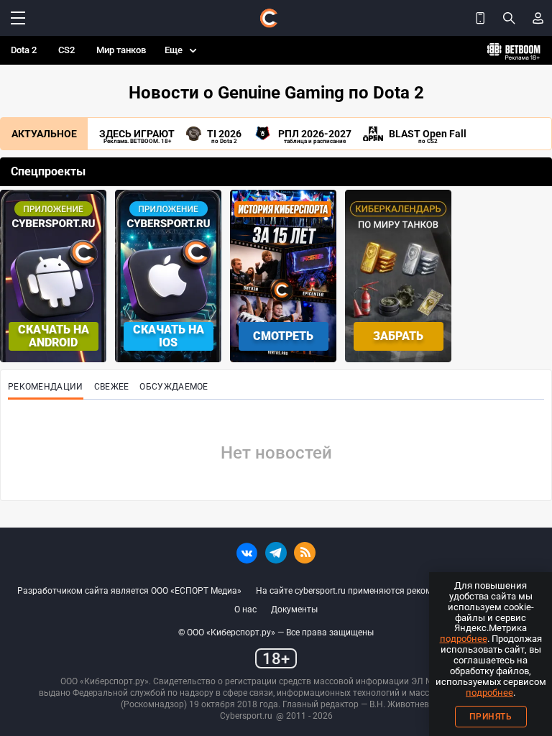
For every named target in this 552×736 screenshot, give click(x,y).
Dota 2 (24, 50)
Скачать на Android (53, 336)
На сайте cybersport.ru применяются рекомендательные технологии (395, 591)
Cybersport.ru (246, 716)
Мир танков (121, 50)
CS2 (66, 50)
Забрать (398, 336)
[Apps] (480, 18)
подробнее (463, 638)
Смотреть (283, 336)
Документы (294, 609)
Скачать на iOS (168, 336)
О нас (245, 609)
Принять (490, 717)
